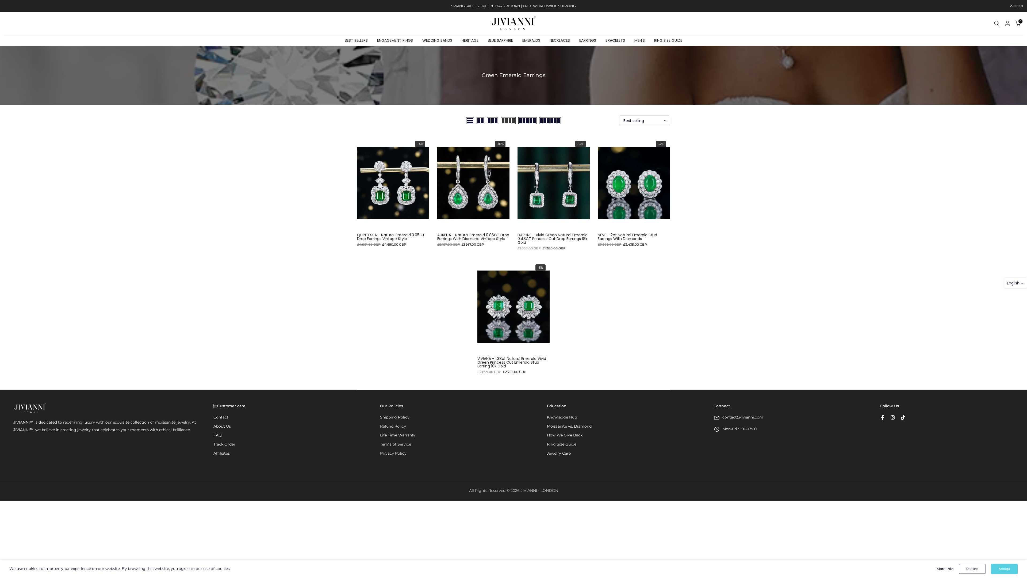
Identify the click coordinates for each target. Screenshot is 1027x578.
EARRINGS (587, 40)
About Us (222, 426)
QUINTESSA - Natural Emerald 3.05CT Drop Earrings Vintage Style (391, 236)
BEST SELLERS (356, 40)
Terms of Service (395, 444)
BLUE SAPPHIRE (500, 40)
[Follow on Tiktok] (902, 417)
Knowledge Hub (562, 417)
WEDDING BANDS (437, 40)
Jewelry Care (559, 453)
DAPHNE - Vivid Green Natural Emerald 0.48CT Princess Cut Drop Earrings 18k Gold (553, 238)
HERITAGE (470, 40)
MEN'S (639, 40)
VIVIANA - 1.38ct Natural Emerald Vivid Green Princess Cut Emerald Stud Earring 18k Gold (511, 362)
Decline (972, 568)
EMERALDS (531, 40)
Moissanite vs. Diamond (569, 426)
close (11, 6)
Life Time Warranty (397, 435)
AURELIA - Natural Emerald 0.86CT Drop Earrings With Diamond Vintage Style (473, 236)
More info (945, 568)
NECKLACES (560, 40)
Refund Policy (393, 426)
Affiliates (221, 453)
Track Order (224, 444)
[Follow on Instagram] (892, 417)
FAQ (217, 435)
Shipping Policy (394, 417)
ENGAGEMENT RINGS (395, 40)
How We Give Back (565, 435)
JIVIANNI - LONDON (539, 490)
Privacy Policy (393, 453)
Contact (220, 417)
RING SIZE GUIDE (668, 40)
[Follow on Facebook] (882, 417)
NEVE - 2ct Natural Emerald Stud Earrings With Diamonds (627, 236)
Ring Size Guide (561, 444)
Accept (1004, 568)
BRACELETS (615, 40)
